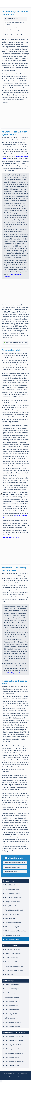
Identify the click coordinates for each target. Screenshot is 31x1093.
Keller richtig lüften (11, 871)
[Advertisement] (15, 116)
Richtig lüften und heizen (13, 867)
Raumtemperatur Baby (11, 958)
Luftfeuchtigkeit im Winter (12, 1026)
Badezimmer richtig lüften (12, 914)
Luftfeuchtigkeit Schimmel (13, 275)
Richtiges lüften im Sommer (13, 897)
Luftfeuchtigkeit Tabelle (11, 1005)
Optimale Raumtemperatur (13, 953)
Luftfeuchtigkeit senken (14, 673)
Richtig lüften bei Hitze (11, 885)
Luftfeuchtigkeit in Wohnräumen (14, 1036)
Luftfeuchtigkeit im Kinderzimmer (14, 1045)
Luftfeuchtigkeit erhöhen (12, 1014)
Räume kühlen (9, 974)
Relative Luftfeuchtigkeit (12, 989)
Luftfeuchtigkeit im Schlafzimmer (14, 1041)
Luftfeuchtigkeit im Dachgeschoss (14, 1061)
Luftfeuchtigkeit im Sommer (13, 1022)
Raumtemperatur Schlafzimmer (14, 966)
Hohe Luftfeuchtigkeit (11, 993)
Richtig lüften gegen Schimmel (15, 862)
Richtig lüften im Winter (11, 537)
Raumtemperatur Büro (11, 962)
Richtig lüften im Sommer (15, 516)
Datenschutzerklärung (15, 1077)
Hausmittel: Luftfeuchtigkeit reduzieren (13, 31)
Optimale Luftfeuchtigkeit (12, 984)
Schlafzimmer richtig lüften (13, 927)
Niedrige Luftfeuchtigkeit (12, 997)
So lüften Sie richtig (12, 27)
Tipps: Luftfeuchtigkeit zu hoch (14, 35)
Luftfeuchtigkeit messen (12, 1010)
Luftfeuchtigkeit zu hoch (12, 939)
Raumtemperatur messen (12, 949)
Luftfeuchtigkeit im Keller (12, 1057)
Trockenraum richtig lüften (12, 935)
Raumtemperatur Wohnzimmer (14, 970)
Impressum (24, 1074)
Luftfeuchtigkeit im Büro (12, 1066)
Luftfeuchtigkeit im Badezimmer (14, 1053)
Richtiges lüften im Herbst (12, 902)
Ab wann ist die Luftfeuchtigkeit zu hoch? (15, 23)
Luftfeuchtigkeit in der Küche (13, 1049)
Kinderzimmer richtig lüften (13, 922)
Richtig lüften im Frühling (12, 893)
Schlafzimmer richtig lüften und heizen (16, 931)
